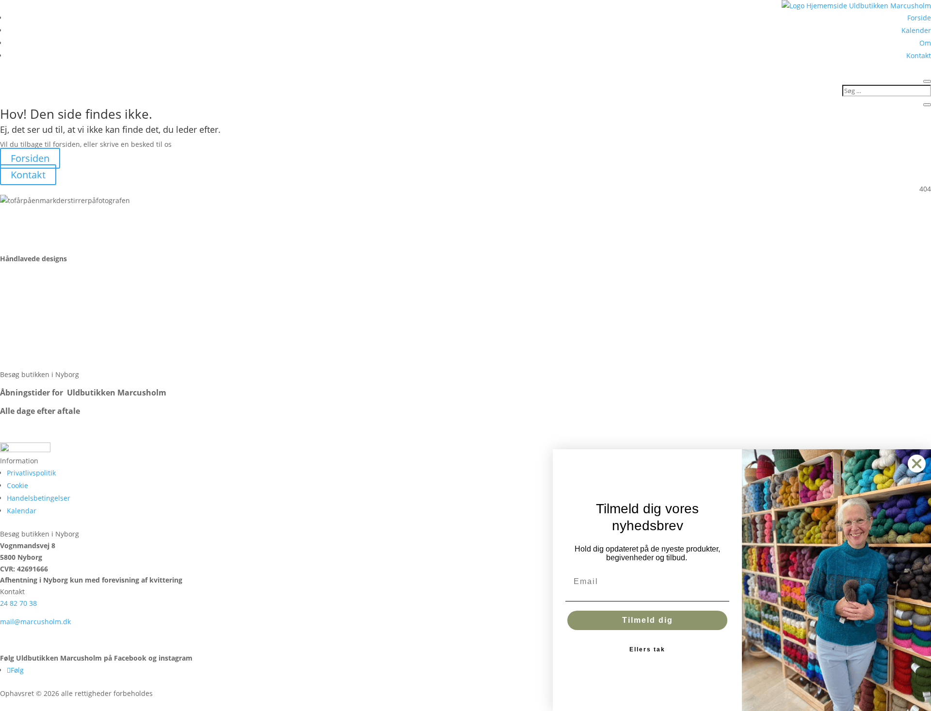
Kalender (916, 30)
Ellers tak (647, 649)
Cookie (17, 485)
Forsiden (30, 158)
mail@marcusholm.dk (35, 621)
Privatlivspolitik (31, 472)
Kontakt (918, 55)
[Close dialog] (916, 463)
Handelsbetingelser (38, 498)
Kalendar (21, 510)
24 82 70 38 (18, 603)
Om (925, 42)
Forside (919, 17)
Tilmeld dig (647, 620)
